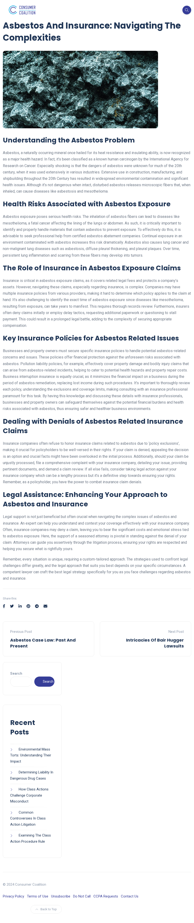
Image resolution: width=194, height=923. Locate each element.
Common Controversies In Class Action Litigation (28, 818)
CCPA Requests (105, 896)
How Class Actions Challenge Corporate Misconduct (29, 795)
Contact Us (129, 896)
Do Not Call (82, 896)
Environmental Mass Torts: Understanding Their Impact (30, 755)
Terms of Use (37, 896)
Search (16, 673)
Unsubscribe (60, 896)
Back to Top (48, 909)
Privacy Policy (13, 896)
